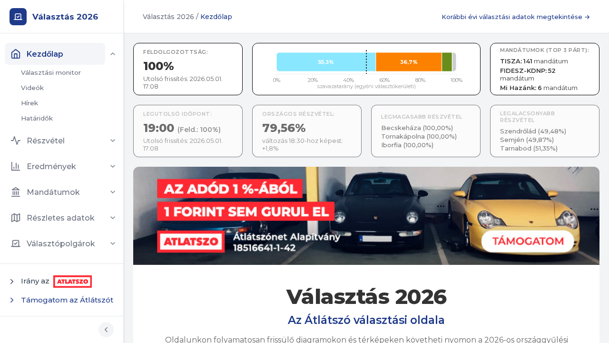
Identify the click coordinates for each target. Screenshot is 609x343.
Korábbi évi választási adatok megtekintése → (516, 16)
